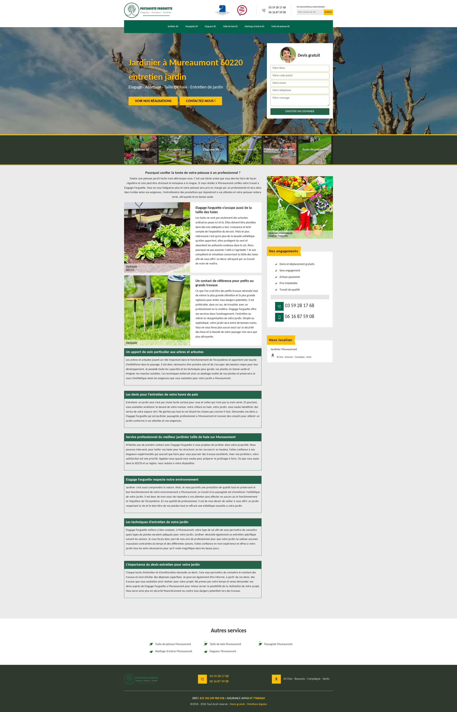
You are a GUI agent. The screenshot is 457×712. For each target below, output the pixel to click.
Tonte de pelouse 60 (280, 26)
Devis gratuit (237, 704)
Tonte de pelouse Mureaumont (173, 644)
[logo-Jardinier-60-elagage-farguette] (148, 10)
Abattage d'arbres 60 (254, 26)
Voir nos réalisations (153, 101)
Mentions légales (257, 704)
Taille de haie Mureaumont (225, 644)
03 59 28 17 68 (277, 7)
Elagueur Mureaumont (223, 651)
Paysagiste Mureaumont (278, 644)
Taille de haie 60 (230, 26)
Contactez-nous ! (201, 101)
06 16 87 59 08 (277, 12)
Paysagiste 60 (191, 26)
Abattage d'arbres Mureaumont (173, 651)
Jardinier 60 (173, 26)
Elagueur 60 (210, 26)
